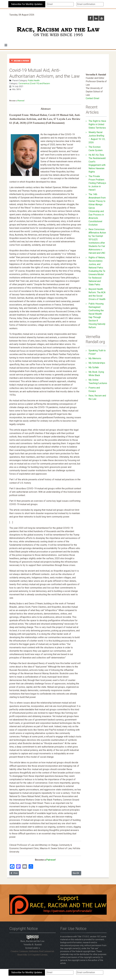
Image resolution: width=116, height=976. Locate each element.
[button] (6, 45)
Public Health (34, 80)
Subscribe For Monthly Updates (26, 4)
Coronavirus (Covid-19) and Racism (34, 83)
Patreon (21, 101)
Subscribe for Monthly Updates (26, 972)
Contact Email (92, 98)
